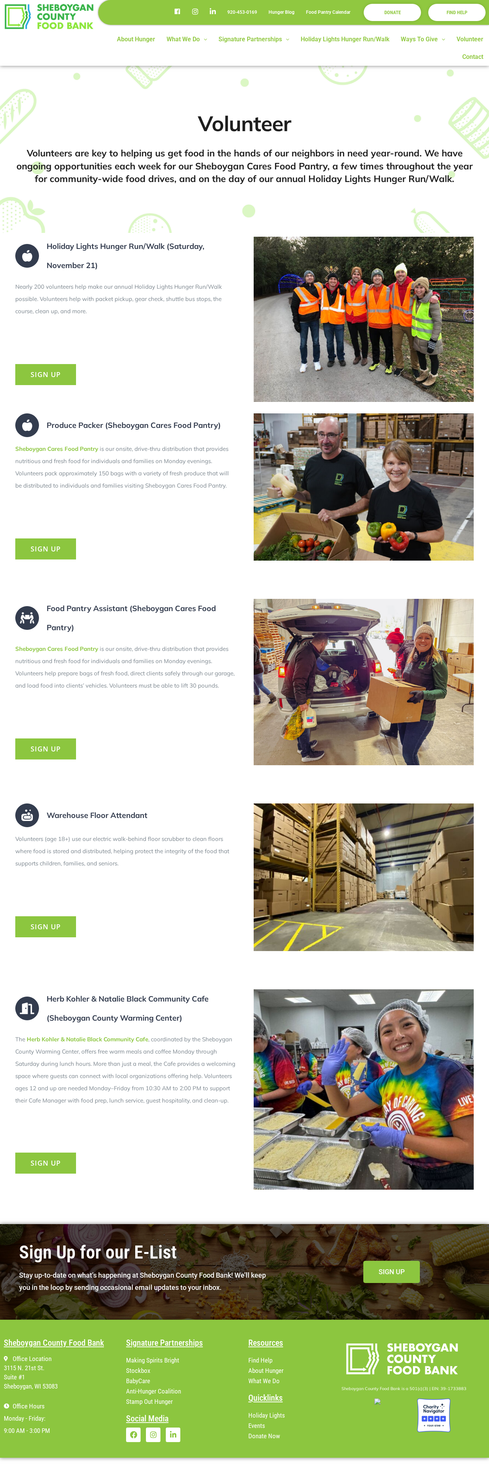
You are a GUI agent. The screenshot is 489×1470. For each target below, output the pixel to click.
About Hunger (136, 39)
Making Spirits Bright (152, 1360)
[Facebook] (133, 1435)
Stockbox (138, 1370)
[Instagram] (153, 1435)
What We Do (183, 39)
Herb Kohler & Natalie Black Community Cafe (86, 1039)
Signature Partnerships (250, 39)
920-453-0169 (242, 12)
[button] (187, 39)
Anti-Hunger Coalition (153, 1391)
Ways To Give (419, 39)
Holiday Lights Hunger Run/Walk (345, 39)
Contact (472, 56)
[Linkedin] (173, 1435)
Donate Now (264, 1436)
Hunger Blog (282, 12)
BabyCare (138, 1381)
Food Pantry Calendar (328, 12)
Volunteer (470, 39)
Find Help (260, 1360)
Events (256, 1425)
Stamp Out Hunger (149, 1401)
